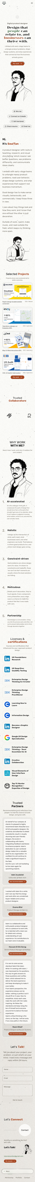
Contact (27, 1178)
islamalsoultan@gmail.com (13, 1156)
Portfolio (19, 1178)
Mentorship (9, 1178)
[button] (32, 3)
